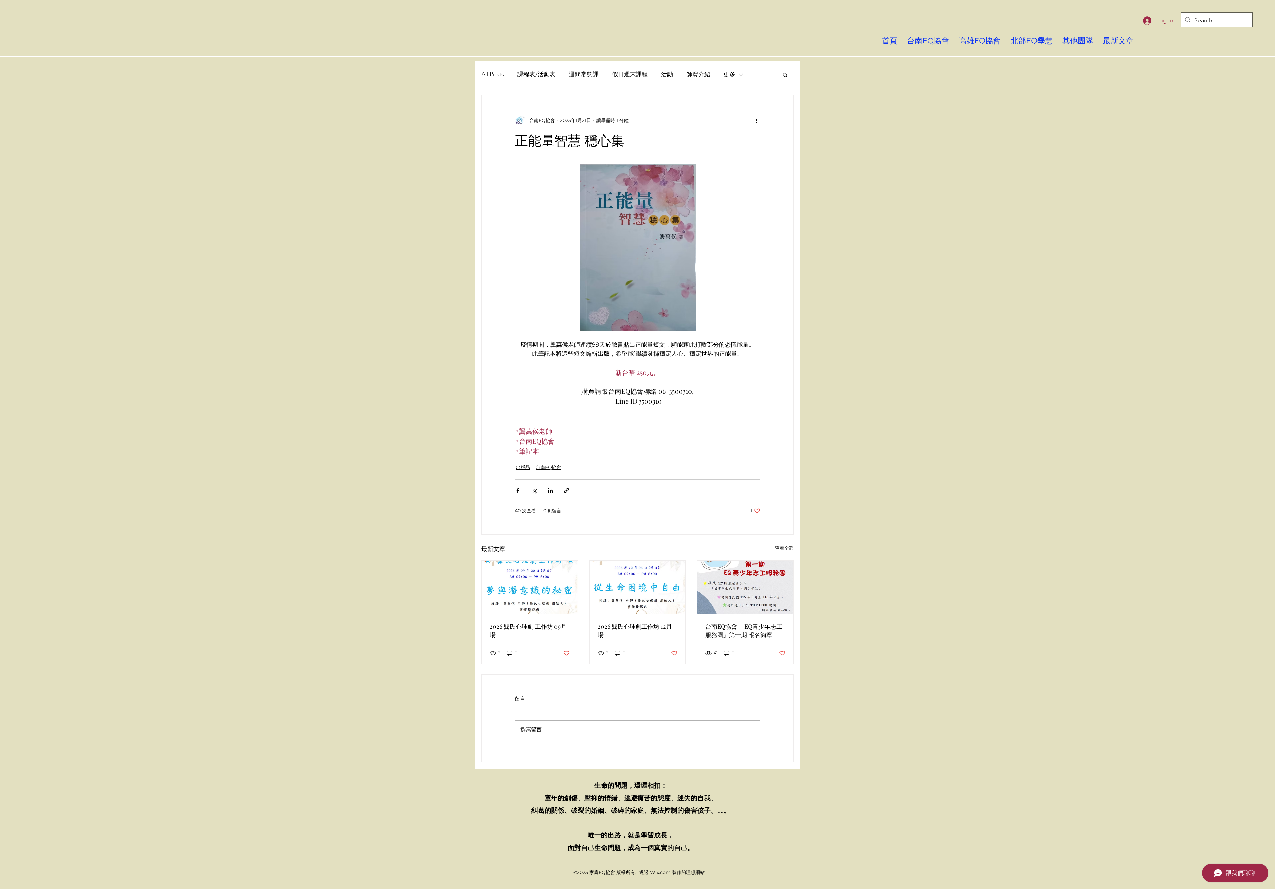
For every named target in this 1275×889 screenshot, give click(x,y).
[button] (785, 74)
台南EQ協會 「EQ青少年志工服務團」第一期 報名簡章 (743, 630)
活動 (667, 74)
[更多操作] (756, 120)
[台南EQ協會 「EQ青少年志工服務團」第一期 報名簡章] (745, 587)
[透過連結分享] (566, 490)
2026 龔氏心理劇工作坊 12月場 (635, 630)
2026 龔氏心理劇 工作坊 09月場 (528, 630)
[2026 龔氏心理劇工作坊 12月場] (638, 587)
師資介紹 (698, 74)
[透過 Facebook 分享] (518, 490)
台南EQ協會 (548, 467)
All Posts (492, 74)
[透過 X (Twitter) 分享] (534, 490)
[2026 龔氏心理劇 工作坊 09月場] (530, 587)
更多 (729, 74)
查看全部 (784, 548)
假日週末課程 (630, 74)
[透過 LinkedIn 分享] (550, 490)
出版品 (523, 467)
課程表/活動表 (536, 74)
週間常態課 (584, 74)
